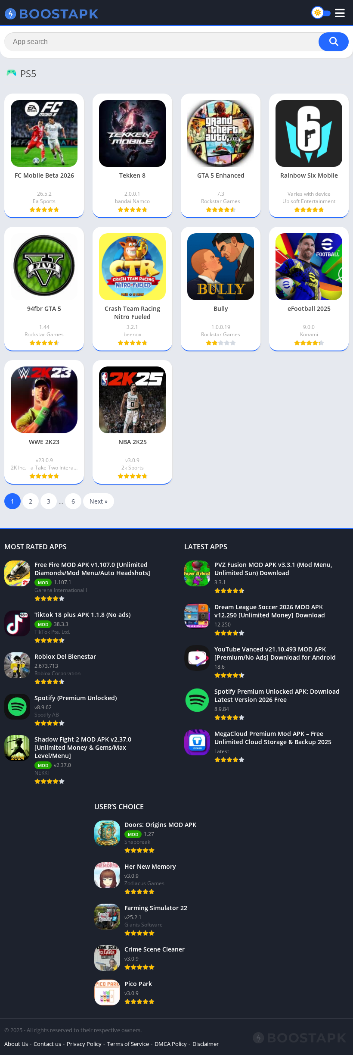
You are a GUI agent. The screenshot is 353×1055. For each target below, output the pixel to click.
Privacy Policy (84, 1044)
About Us (16, 1044)
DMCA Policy (171, 1044)
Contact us (47, 1044)
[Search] (334, 41)
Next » (99, 501)
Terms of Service (128, 1044)
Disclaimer (205, 1044)
